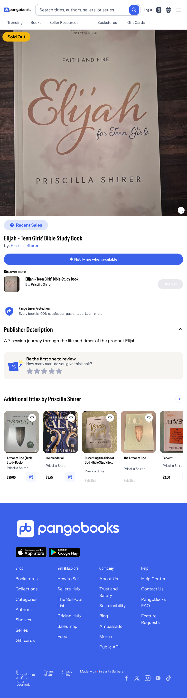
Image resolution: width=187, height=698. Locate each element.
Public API (109, 646)
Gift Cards (136, 22)
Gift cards (25, 640)
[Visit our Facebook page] (126, 678)
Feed (62, 636)
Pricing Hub (69, 615)
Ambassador (111, 626)
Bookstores (107, 22)
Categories (26, 599)
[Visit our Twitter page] (137, 678)
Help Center (153, 578)
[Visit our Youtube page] (158, 678)
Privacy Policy (66, 673)
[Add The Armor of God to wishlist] (149, 418)
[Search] (134, 10)
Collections (26, 588)
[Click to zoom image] (93, 123)
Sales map (67, 626)
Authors (23, 609)
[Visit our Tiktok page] (168, 678)
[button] (93, 330)
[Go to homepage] (17, 10)
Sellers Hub (68, 588)
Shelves (23, 619)
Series (22, 630)
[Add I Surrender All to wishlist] (71, 418)
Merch (105, 636)
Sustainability (112, 605)
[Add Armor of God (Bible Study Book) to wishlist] (32, 418)
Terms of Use (49, 673)
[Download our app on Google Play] (64, 552)
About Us (108, 578)
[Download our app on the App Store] (31, 552)
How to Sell (68, 578)
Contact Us (152, 588)
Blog (103, 615)
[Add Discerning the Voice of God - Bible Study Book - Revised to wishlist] (110, 418)
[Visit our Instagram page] (147, 678)
